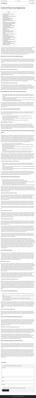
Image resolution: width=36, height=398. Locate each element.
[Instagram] (20, 1)
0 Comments (23, 9)
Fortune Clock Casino (6, 29)
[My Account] (32, 3)
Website (3, 384)
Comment (3, 367)
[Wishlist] (34, 3)
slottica (16, 9)
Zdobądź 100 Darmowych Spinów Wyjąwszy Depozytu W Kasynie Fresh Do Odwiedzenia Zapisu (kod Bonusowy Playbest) (9, 23)
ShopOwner (2, 9)
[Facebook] (16, 1)
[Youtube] (18, 1)
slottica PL (18, 9)
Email (3, 380)
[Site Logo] (4, 3)
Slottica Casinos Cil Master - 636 (9, 9)
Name (3, 377)
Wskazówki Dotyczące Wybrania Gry (8, 36)
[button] (1, 3)
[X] (17, 1)
